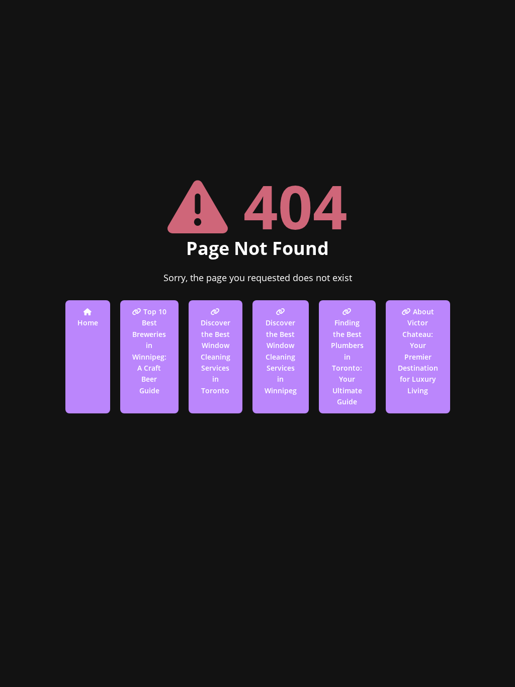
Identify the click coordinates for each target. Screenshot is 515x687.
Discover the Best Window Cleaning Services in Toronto (215, 356)
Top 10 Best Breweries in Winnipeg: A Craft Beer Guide (149, 351)
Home (87, 322)
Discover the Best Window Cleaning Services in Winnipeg (281, 356)
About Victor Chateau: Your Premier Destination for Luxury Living (418, 351)
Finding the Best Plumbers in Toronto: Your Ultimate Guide (347, 362)
